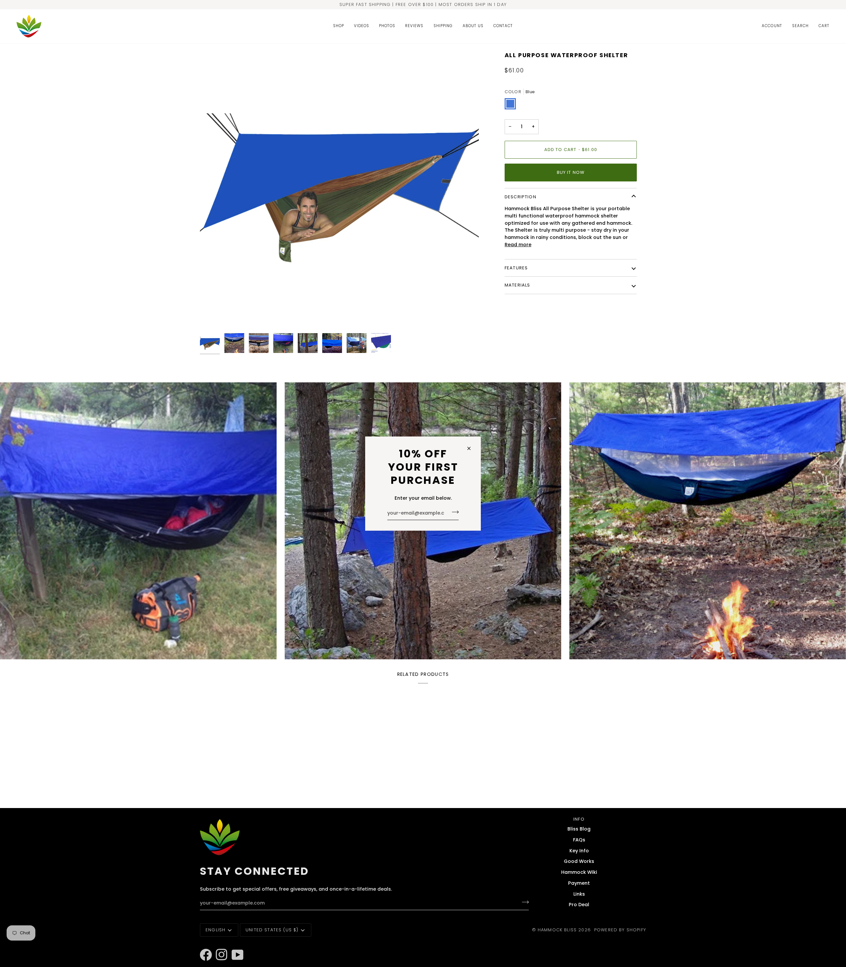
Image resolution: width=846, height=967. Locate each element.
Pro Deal (579, 904)
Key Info (579, 850)
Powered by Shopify (620, 930)
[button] (338, 26)
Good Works (579, 861)
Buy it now (571, 172)
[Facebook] (203, 946)
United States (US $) (272, 930)
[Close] (472, 448)
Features (516, 268)
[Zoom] (339, 190)
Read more (518, 244)
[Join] (453, 512)
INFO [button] (579, 819)
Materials (517, 285)
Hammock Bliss (557, 930)
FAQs (579, 839)
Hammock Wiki (579, 872)
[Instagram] (219, 946)
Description (520, 197)
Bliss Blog (579, 829)
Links (579, 894)
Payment (579, 883)
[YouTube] (235, 946)
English (215, 930)
